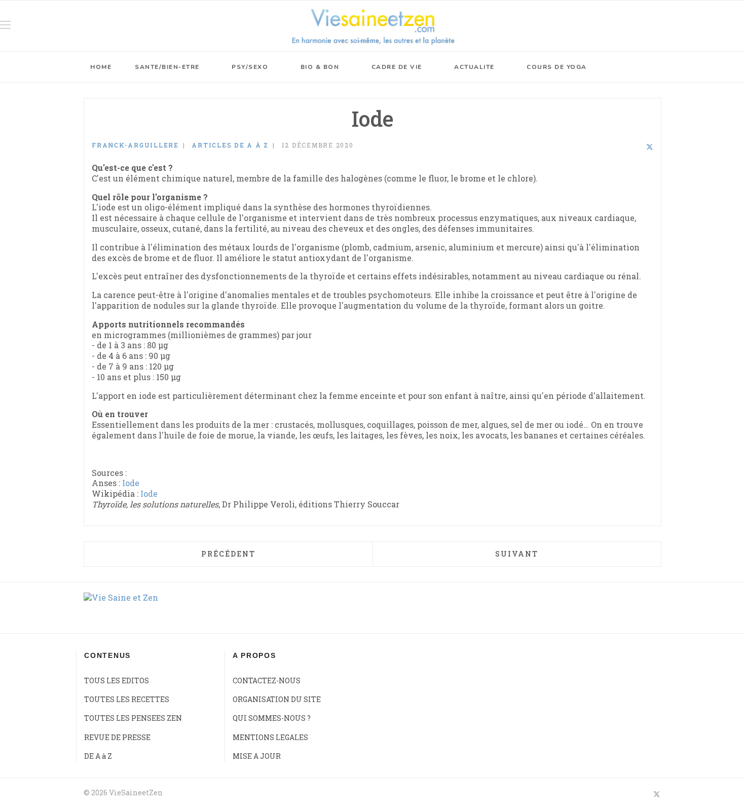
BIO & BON (320, 67)
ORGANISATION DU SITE (277, 699)
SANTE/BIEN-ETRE (167, 67)
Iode (130, 482)
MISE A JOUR (257, 756)
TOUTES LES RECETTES (126, 699)
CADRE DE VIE (396, 67)
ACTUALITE (474, 67)
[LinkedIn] (636, 146)
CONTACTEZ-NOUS (267, 680)
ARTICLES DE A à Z (230, 145)
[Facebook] (623, 146)
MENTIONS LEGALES (270, 737)
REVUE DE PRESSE (117, 737)
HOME (100, 67)
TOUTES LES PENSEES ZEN (133, 718)
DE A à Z (98, 756)
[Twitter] (649, 146)
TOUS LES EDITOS (116, 680)
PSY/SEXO (250, 67)
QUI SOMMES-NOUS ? (272, 718)
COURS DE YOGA (557, 67)
